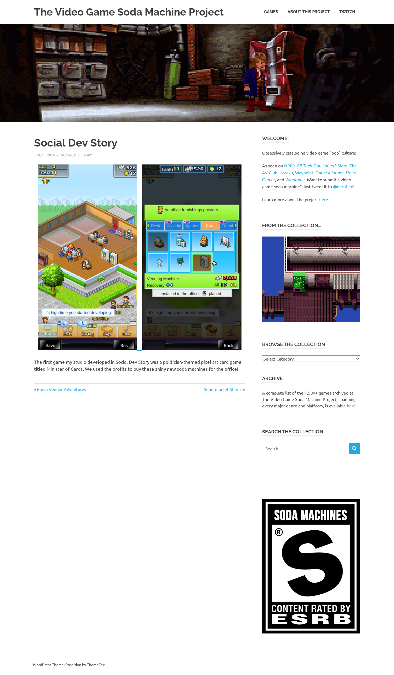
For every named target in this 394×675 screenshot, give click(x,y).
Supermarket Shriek (223, 389)
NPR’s (310, 165)
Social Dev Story (76, 155)
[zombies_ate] (311, 320)
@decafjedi (343, 186)
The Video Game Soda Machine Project (129, 12)
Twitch (347, 11)
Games (271, 11)
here (323, 199)
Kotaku (286, 172)
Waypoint (304, 172)
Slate (342, 165)
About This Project (309, 11)
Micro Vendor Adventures (61, 389)
